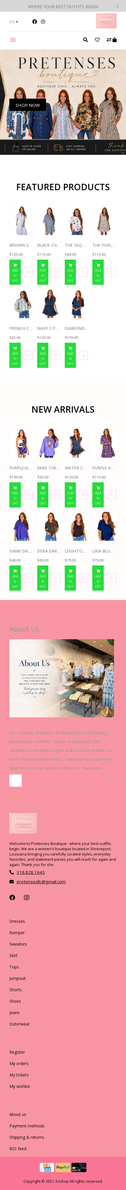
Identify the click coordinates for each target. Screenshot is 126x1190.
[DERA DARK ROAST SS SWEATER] (48, 526)
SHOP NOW (28, 105)
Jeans (14, 1012)
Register (17, 1052)
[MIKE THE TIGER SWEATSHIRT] (48, 442)
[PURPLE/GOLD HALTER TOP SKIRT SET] (21, 442)
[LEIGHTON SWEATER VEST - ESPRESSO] (76, 526)
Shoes (15, 1001)
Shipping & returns (26, 1137)
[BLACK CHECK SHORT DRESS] (48, 220)
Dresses (17, 921)
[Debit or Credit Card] (78, 1170)
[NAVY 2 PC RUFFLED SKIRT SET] (48, 303)
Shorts (15, 989)
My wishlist (19, 1086)
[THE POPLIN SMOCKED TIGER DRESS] (103, 220)
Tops (14, 967)
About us (17, 1114)
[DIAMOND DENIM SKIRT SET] (76, 303)
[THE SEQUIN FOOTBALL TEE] (76, 220)
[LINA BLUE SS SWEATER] (103, 526)
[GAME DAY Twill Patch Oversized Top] (21, 526)
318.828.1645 (31, 872)
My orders (19, 1063)
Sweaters (18, 944)
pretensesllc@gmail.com (41, 881)
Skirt (13, 955)
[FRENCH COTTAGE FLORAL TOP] (21, 303)
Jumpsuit (17, 978)
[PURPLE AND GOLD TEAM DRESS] (103, 442)
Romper (17, 932)
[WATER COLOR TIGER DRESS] (76, 442)
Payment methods (27, 1126)
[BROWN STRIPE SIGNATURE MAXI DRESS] (21, 220)
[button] (10, 144)
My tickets (19, 1075)
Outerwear (19, 1024)
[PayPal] (63, 1170)
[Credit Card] (47, 1170)
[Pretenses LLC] (106, 26)
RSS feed (17, 1148)
